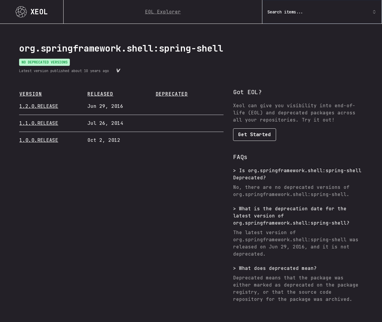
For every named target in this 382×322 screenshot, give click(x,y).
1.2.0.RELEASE (38, 106)
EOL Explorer (163, 12)
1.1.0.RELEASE (38, 123)
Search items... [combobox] (285, 12)
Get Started (254, 134)
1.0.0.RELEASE (38, 140)
